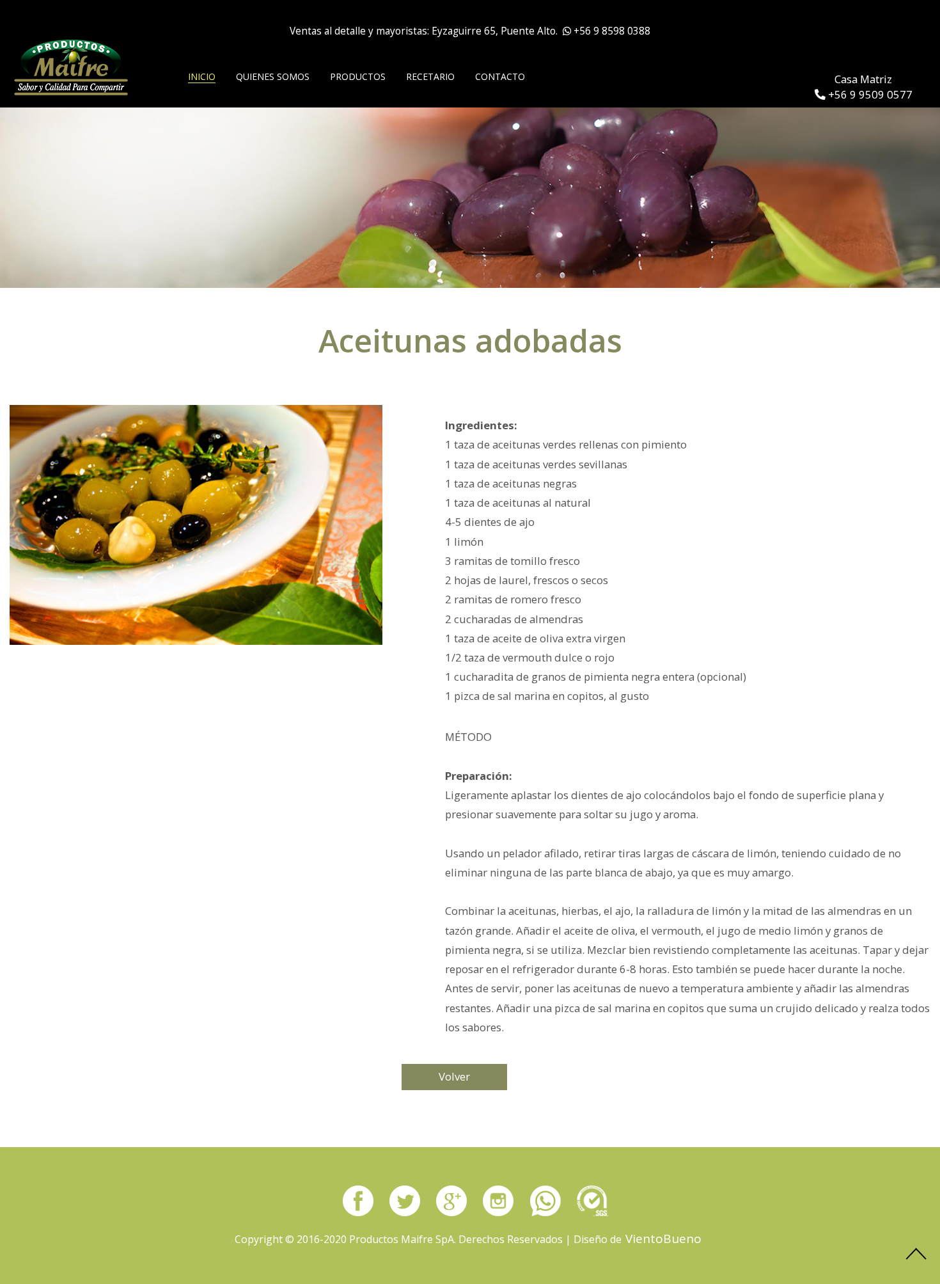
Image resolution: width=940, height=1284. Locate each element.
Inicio (201, 76)
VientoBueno (663, 1238)
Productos (358, 76)
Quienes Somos (272, 76)
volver (454, 1076)
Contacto (500, 76)
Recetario (430, 76)
